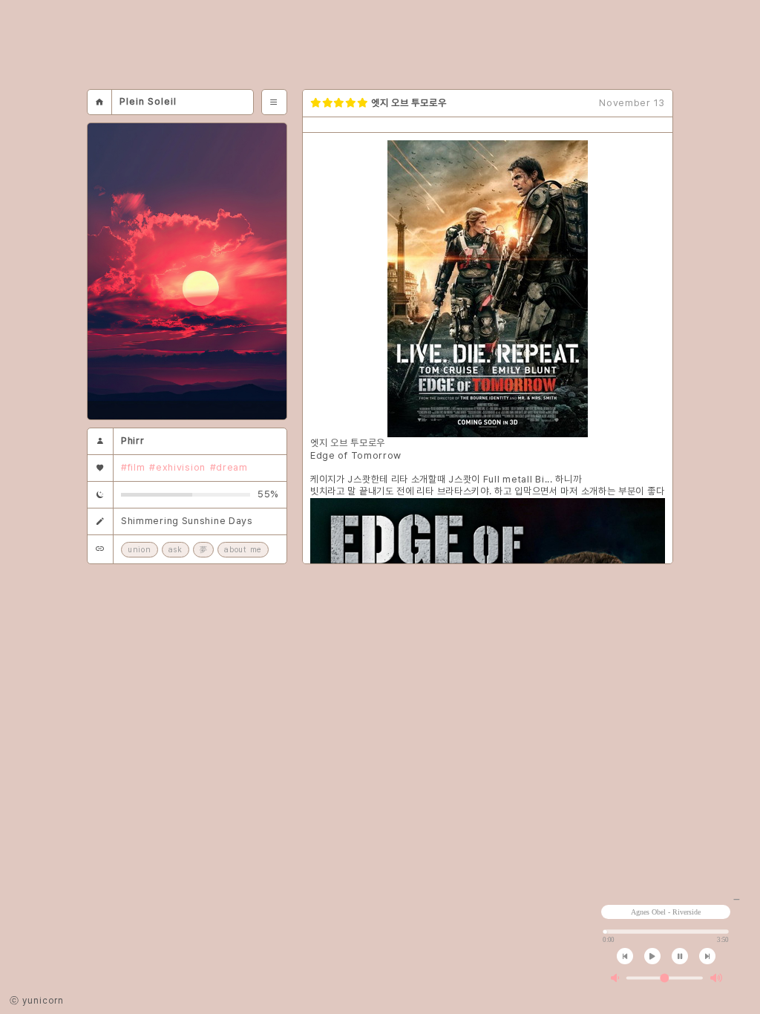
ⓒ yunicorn (37, 1000)
